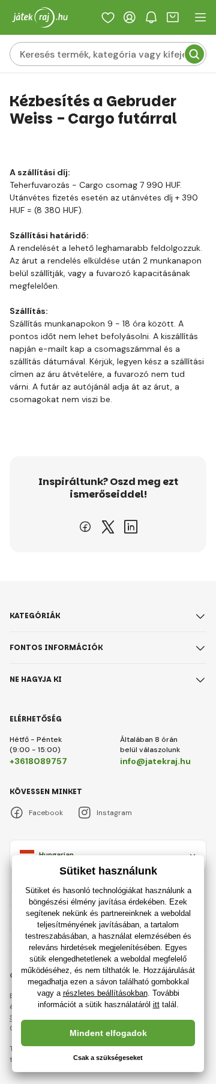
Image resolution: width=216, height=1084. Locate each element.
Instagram (114, 813)
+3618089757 (38, 761)
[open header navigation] (200, 17)
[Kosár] (173, 17)
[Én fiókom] (129, 17)
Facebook (46, 813)
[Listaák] (108, 17)
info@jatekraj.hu (155, 761)
